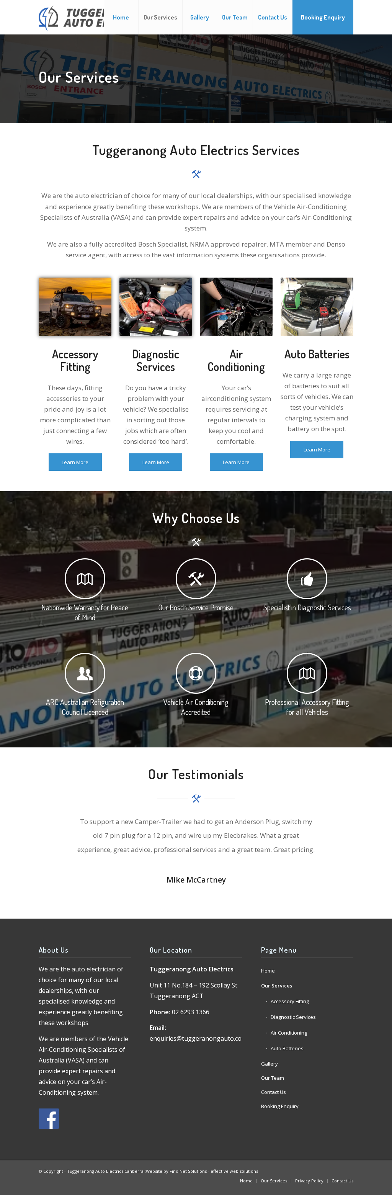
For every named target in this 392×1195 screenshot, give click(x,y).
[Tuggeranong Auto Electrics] (95, 17)
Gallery (269, 1063)
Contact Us (273, 1092)
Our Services (276, 985)
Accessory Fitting (290, 1001)
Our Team (272, 1077)
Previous (55, 825)
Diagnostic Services (293, 1017)
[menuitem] (121, 17)
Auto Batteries (287, 1048)
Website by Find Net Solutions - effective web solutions (202, 1171)
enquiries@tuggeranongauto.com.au (202, 1038)
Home (268, 970)
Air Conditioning (289, 1032)
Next (336, 825)
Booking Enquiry (280, 1106)
